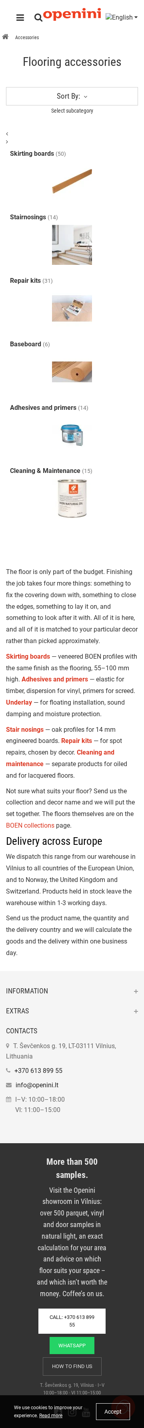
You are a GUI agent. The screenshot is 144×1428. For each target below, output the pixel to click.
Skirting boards (28, 656)
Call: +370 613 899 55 (72, 1321)
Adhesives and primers (55, 679)
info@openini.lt (37, 1085)
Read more (50, 1415)
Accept (113, 1411)
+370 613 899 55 (38, 1070)
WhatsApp (72, 1346)
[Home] (5, 37)
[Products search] (38, 18)
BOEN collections (30, 825)
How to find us (72, 1366)
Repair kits (76, 741)
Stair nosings (25, 729)
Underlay (19, 702)
